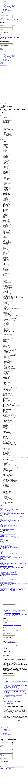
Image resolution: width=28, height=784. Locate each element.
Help (4, 4)
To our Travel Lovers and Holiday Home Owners (16, 610)
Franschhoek (3, 535)
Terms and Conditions (10, 6)
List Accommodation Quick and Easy (13, 695)
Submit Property (3, 65)
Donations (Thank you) (10, 7)
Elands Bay (2, 580)
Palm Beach (2, 518)
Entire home (8, 512)
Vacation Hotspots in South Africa (12, 613)
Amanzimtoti (11, 564)
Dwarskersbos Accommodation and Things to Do (16, 693)
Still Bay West (3, 526)
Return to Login (3, 46)
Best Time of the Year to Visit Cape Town (14, 688)
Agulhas (2, 555)
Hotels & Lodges (3, 546)
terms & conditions (11, 37)
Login (2, 18)
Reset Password (4, 45)
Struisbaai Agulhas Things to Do (12, 615)
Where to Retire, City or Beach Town (13, 611)
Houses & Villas (3, 566)
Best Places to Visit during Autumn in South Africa (16, 614)
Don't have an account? (8, 625)
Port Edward (8, 518)
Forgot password (14, 746)
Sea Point (2, 545)
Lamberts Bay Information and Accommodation (15, 690)
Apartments (2, 512)
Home (4, 104)
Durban (16, 564)
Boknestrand (21, 589)
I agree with (8, 37)
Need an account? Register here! (7, 19)
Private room (13, 536)
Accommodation (6, 2)
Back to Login (3, 38)
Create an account (19, 767)
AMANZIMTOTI (4, 564)
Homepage (5, 1)
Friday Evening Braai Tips (11, 687)
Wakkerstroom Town (4, 572)
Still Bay (8, 526)
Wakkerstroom (13, 572)
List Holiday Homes (7, 10)
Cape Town (8, 535)
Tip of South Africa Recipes (11, 696)
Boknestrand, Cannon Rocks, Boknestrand (9, 589)
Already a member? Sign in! (6, 768)
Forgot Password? (18, 19)
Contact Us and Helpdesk (10, 5)
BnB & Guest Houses (4, 536)
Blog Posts (5, 9)
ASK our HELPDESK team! (9, 703)
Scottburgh (2, 510)
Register (17, 37)
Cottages (2, 573)
